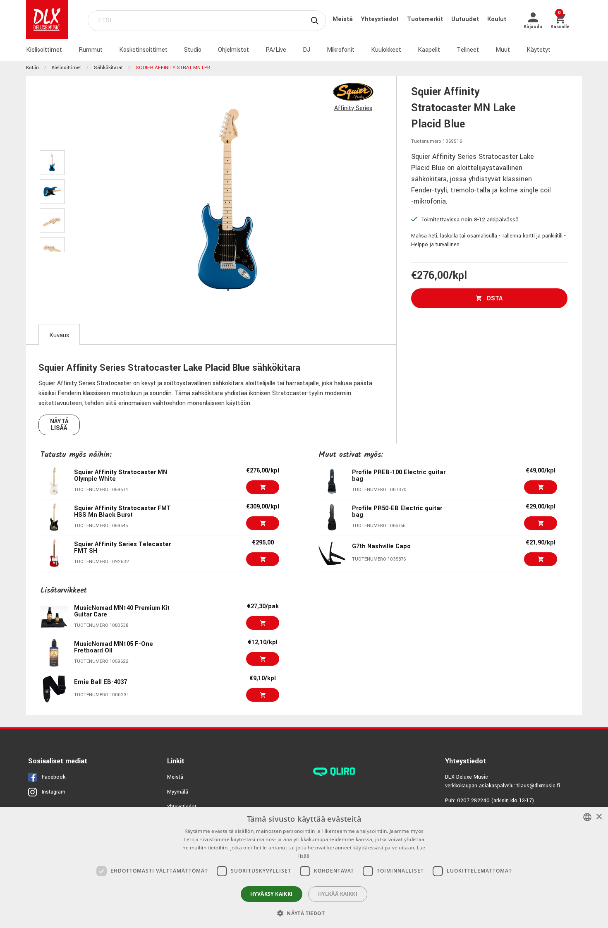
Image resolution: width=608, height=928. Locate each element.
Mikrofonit (340, 50)
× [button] (599, 817)
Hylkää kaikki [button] (337, 893)
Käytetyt (539, 50)
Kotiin (32, 67)
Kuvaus (59, 335)
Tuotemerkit (426, 19)
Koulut (496, 19)
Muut (502, 50)
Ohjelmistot (233, 50)
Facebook (53, 777)
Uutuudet (466, 19)
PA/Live (276, 50)
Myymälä (177, 792)
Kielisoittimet (44, 50)
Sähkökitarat (108, 67)
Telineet (468, 50)
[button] (304, 913)
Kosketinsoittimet (143, 50)
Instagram (53, 792)
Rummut (91, 50)
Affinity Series (353, 108)
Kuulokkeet (386, 50)
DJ (306, 50)
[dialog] (304, 867)
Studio (192, 50)
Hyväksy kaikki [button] (271, 893)
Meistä (343, 19)
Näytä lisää (59, 424)
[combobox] (587, 817)
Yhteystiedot (380, 19)
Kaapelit (429, 50)
